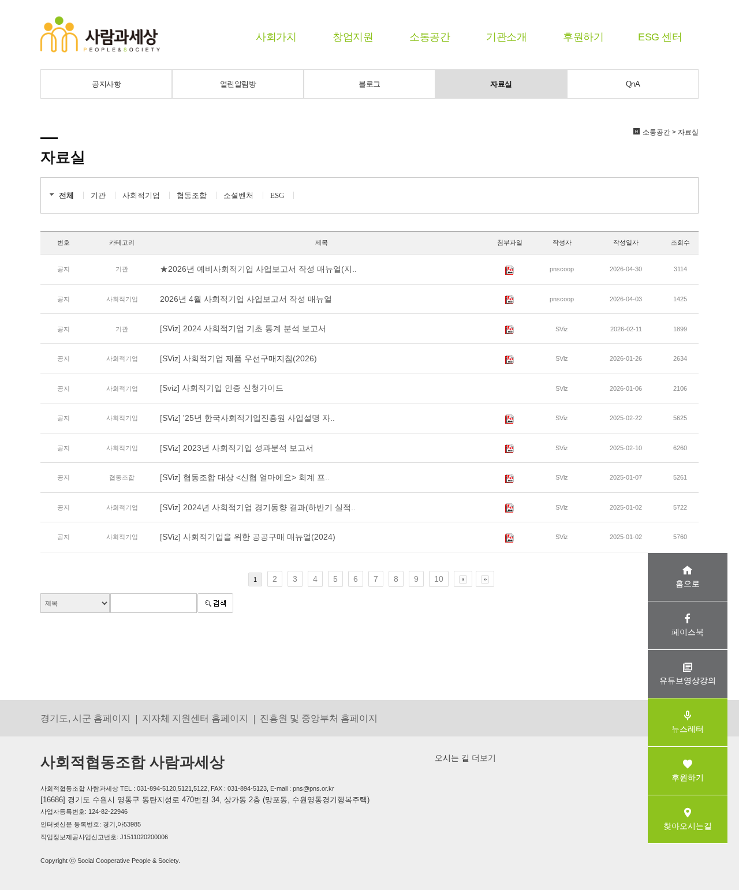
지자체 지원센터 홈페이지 (195, 718)
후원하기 (583, 37)
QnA (633, 84)
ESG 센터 (660, 37)
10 (438, 579)
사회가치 (276, 37)
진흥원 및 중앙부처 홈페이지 (319, 718)
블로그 (369, 84)
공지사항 (106, 84)
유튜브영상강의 (687, 680)
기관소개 (506, 37)
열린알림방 (238, 84)
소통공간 (429, 37)
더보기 (482, 757)
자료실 (501, 84)
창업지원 (353, 37)
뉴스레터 (687, 729)
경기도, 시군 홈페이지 (85, 718)
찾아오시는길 (687, 826)
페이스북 (687, 632)
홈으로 (687, 583)
